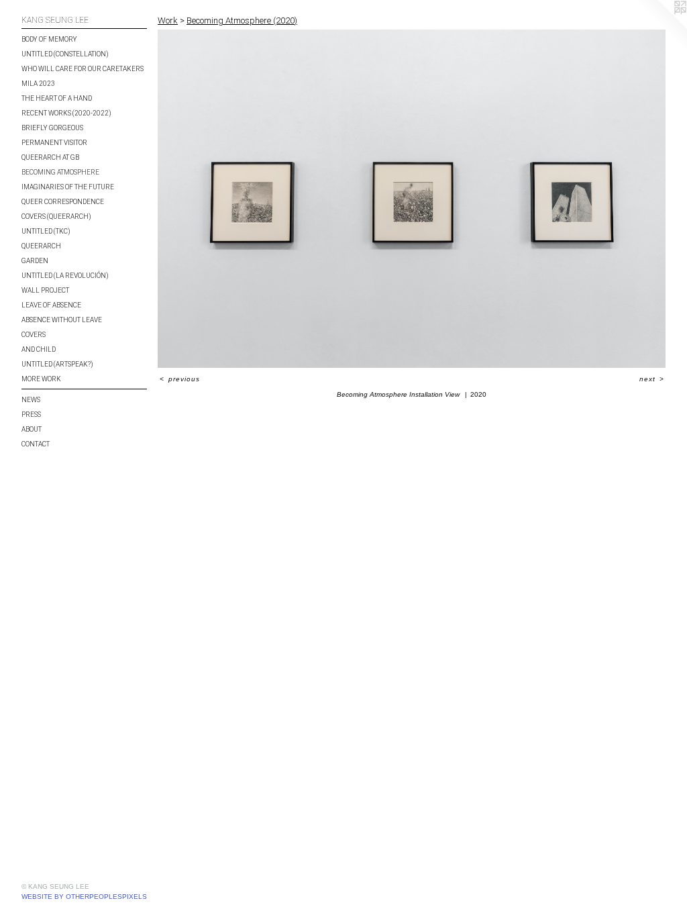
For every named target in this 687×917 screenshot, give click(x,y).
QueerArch (41, 246)
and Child (38, 349)
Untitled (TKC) (45, 231)
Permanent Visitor (54, 142)
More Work (41, 379)
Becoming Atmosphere (60, 172)
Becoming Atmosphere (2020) (242, 20)
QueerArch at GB (50, 157)
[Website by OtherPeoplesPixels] (660, 27)
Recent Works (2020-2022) (66, 113)
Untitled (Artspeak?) (57, 364)
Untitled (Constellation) (65, 54)
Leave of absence (51, 305)
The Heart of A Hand (56, 98)
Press (31, 414)
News (30, 399)
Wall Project (45, 290)
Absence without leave (61, 320)
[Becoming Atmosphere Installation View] (412, 199)
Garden (34, 260)
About (31, 429)
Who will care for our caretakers (82, 69)
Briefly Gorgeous (52, 128)
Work (168, 20)
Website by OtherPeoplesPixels (84, 896)
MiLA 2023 (38, 83)
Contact (35, 444)
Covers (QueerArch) (56, 216)
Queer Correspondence (62, 201)
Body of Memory (49, 39)
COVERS (33, 334)
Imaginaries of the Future (67, 187)
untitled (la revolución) (65, 275)
